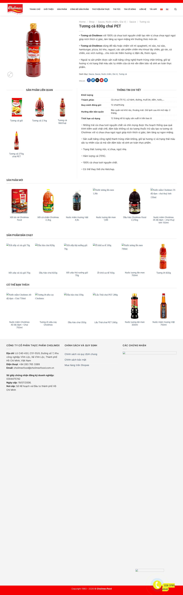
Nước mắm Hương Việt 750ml (164, 323)
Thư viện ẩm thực (101, 9)
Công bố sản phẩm (79, 9)
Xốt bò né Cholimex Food (19, 218)
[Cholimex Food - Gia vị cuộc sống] (15, 9)
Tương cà (144, 21)
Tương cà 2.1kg (39, 120)
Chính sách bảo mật (75, 359)
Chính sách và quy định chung (81, 354)
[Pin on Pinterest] (102, 80)
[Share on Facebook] (89, 80)
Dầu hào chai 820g (48, 272)
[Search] (175, 9)
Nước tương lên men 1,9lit (106, 218)
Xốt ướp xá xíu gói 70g (19, 272)
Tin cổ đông (130, 9)
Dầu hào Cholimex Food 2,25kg (134, 218)
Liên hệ (142, 9)
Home (82, 21)
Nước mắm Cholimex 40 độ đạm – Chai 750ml (19, 325)
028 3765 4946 (168, 587)
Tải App (153, 9)
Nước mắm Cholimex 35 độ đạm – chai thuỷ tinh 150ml (163, 220)
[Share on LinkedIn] (106, 80)
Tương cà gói (16, 120)
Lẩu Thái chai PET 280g (106, 322)
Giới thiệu (49, 9)
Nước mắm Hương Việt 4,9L (77, 218)
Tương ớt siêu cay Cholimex (48, 323)
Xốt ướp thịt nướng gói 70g (77, 273)
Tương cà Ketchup (62, 121)
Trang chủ (35, 9)
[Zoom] (10, 74)
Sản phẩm (62, 9)
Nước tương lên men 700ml (135, 273)
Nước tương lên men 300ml (135, 323)
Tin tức (117, 9)
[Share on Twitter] (93, 80)
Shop (92, 21)
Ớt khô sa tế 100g (106, 272)
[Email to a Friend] (97, 80)
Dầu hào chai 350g (77, 322)
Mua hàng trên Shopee (77, 365)
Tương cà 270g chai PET (16, 155)
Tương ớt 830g (163, 272)
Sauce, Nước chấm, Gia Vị (112, 21)
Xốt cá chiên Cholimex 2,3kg (48, 218)
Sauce (132, 21)
